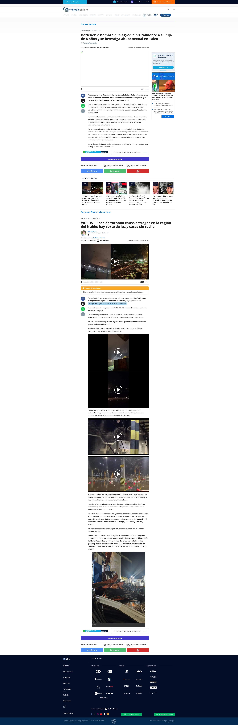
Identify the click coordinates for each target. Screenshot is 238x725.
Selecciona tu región (72, 2)
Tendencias (109, 15)
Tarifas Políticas (68, 713)
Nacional (74, 15)
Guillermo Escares (99, 238)
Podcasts (66, 15)
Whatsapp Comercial (133, 714)
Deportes (100, 15)
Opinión (117, 15)
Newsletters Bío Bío (122, 2)
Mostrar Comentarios (115, 159)
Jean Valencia (92, 231)
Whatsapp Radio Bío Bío (166, 714)
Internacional (83, 15)
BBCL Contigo (136, 15)
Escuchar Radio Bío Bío (164, 2)
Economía (93, 15)
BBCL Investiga (126, 15)
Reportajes (67, 701)
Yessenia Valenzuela (90, 43)
